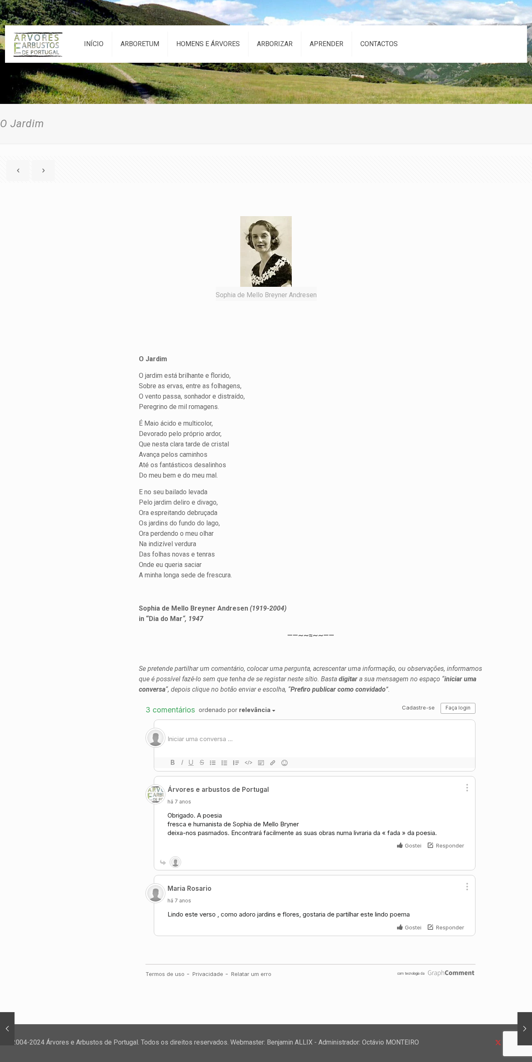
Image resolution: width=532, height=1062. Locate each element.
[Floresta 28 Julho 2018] (524, 1028)
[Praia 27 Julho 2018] (7, 1028)
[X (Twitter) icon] (498, 1042)
